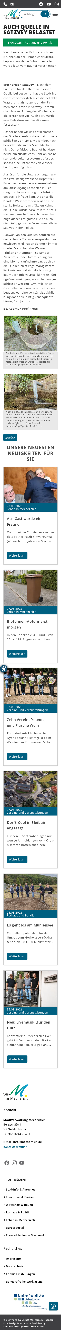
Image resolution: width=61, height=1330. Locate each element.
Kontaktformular (15, 1147)
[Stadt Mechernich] (10, 14)
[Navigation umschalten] (55, 14)
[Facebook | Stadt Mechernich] (41, 4)
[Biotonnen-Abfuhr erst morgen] (30, 588)
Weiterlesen (17, 555)
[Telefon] (5, 4)
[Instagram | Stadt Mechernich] (57, 4)
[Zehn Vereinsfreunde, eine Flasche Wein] (30, 686)
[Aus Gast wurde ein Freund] (30, 485)
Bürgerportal (15, 1228)
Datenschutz (14, 1266)
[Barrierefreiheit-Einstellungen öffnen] (3, 668)
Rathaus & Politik (18, 1212)
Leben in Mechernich (20, 1220)
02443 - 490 (22, 1134)
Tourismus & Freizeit (20, 1197)
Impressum (14, 1259)
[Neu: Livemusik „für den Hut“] (30, 989)
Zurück (10, 437)
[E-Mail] (12, 4)
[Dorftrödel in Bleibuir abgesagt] (30, 789)
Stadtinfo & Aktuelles (20, 1189)
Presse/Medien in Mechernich (26, 1235)
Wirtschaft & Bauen (19, 1205)
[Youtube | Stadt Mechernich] (49, 4)
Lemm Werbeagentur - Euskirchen (23, 1326)
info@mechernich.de (27, 1142)
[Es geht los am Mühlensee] (30, 892)
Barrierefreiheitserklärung (24, 1282)
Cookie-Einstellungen (20, 1274)
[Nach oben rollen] (53, 1316)
